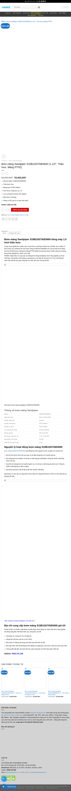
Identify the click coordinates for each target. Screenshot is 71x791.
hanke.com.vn (25, 772)
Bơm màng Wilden (19, 788)
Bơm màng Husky (50, 786)
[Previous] (1, 684)
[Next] (69, 684)
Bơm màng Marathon (62, 786)
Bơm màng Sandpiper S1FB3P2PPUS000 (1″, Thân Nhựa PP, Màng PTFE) (35, 692)
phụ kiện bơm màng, (8, 715)
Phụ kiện (40, 15)
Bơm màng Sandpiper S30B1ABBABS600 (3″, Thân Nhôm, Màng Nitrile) (58, 692)
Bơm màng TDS (40, 786)
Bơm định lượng (30, 788)
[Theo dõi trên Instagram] (37, 1)
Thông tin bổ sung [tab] (14, 233)
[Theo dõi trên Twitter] (39, 1)
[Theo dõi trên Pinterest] (41, 1)
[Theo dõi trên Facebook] (36, 1)
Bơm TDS (45, 13)
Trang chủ (8, 13)
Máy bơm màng (24, 215)
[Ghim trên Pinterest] (13, 219)
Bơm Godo (26, 13)
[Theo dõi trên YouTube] (45, 1)
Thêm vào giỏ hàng (20, 210)
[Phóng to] (4, 156)
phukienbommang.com (38, 772)
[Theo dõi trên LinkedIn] (43, 1)
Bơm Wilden (62, 13)
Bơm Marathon (32, 15)
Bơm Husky (53, 13)
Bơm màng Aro (17, 13)
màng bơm (18, 715)
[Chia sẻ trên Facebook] (6, 219)
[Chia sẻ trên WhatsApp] (3, 219)
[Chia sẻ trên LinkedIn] (16, 219)
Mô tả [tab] (4, 233)
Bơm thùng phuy (40, 788)
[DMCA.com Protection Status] (8, 778)
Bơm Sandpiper (36, 13)
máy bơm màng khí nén (38, 713)
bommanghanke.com (12, 772)
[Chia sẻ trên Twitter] (9, 219)
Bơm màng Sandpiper (15, 160)
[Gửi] (39, 7)
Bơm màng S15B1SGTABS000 (14, 451)
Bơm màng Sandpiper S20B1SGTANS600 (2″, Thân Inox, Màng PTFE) (11, 692)
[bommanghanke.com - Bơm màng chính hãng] (6, 7)
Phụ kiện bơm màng (51, 788)
